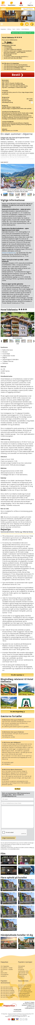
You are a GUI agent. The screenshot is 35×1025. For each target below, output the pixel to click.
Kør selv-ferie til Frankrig (7, 990)
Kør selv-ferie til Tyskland (7, 992)
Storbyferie (21, 976)
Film (2, 971)
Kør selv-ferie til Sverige (7, 993)
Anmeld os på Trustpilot (24, 985)
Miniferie (20, 968)
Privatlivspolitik (17, 1009)
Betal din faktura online (24, 990)
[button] (3, 178)
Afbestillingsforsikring (24, 995)
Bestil (17, 75)
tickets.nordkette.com (9, 253)
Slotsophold (21, 966)
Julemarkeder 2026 (23, 973)
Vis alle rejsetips (17, 675)
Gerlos (18, 29)
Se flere (17, 789)
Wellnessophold (22, 974)
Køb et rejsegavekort (24, 988)
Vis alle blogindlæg (17, 712)
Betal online (4, 973)
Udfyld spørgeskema (23, 993)
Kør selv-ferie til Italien (7, 987)
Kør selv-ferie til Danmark (8, 995)
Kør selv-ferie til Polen (7, 997)
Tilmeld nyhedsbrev (23, 997)
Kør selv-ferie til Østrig (7, 988)
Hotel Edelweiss (25, 29)
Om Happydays (5, 966)
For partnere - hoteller (7, 969)
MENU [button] (3, 9)
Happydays (3, 29)
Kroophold (21, 969)
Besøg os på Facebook (24, 987)
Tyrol (13, 29)
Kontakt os (4, 976)
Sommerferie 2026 (23, 971)
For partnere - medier (6, 968)
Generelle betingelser (17, 1011)
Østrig (9, 29)
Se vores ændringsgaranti (25, 992)
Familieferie (21, 978)
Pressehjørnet (4, 974)
